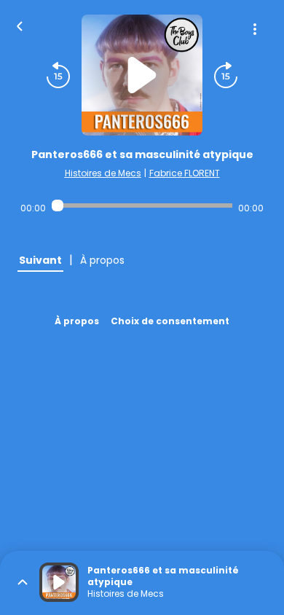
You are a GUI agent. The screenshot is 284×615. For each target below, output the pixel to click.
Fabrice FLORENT (184, 173)
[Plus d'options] (254, 29)
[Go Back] (19, 25)
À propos (77, 321)
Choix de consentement (170, 321)
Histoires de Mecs (103, 173)
